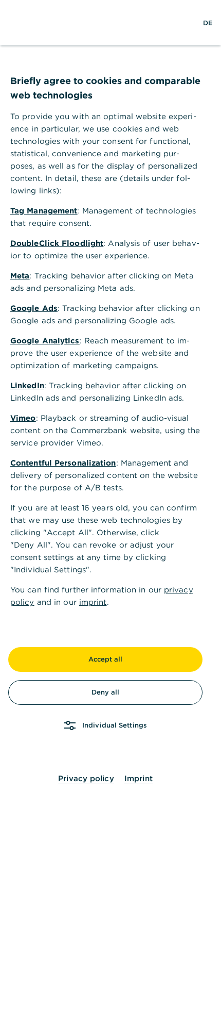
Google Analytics (45, 340)
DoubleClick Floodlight (56, 243)
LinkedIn (27, 385)
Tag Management (43, 211)
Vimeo (23, 418)
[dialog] (110, 512)
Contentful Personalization (63, 463)
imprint (93, 602)
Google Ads (34, 308)
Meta (19, 275)
